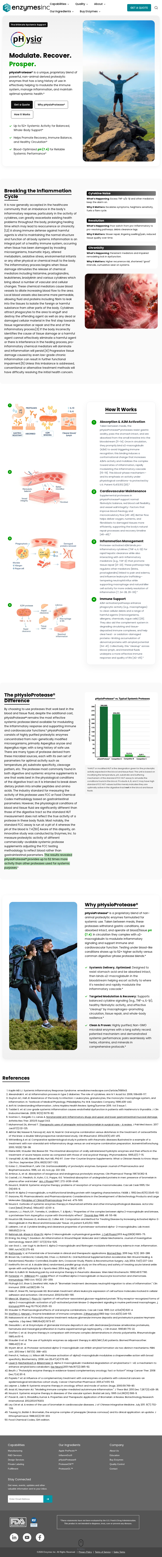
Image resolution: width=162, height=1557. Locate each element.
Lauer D (13, 1363)
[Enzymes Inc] (26, 7)
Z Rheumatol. (91, 1313)
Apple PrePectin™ (68, 1450)
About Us (114, 1450)
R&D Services (15, 1455)
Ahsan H (28, 1234)
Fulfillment (13, 1468)
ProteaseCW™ (66, 1464)
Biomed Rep (114, 1253)
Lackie (43, 1276)
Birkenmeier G (45, 1363)
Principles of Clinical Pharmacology (42, 1200)
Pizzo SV (36, 1298)
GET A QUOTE (139, 8)
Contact (113, 1468)
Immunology (16, 1279)
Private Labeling (16, 1464)
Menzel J (26, 1313)
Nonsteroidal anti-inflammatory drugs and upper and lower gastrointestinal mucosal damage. (102, 1117)
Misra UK (13, 1298)
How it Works (22, 114)
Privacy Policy (85, 1552)
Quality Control (117, 1464)
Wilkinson (29, 1276)
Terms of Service (103, 1552)
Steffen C (14, 1313)
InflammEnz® (65, 1455)
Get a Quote (22, 104)
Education (115, 1455)
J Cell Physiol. (109, 1234)
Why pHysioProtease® (51, 104)
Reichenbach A (27, 1363)
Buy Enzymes (116, 1459)
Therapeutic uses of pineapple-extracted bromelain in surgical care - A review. (85, 1124)
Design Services (16, 1459)
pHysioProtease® (67, 1459)
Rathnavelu (15, 1253)
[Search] (156, 7)
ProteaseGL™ (66, 1468)
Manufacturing (15, 1450)
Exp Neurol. (57, 1366)
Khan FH (38, 1234)
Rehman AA (15, 1234)
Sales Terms (119, 1552)
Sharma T (25, 1298)
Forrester (14, 1276)
